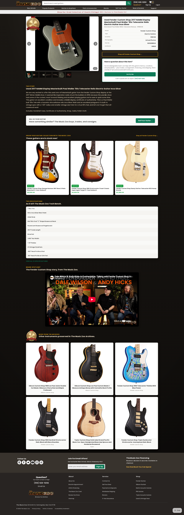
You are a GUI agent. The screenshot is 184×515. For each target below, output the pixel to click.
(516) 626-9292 (139, 2)
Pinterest (41, 462)
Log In (158, 5)
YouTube (32, 462)
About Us (72, 481)
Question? (137, 5)
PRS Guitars (139, 491)
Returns (104, 495)
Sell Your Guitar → (145, 121)
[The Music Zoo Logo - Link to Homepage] (28, 3)
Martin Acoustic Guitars (143, 488)
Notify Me (130, 74)
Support (153, 8)
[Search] (128, 3)
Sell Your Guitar (121, 8)
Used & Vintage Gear (143, 498)
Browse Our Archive (41, 497)
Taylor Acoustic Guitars (143, 495)
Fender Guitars (141, 481)
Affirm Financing (74, 488)
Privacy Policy (36, 508)
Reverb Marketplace (19, 462)
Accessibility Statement (62, 508)
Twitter (28, 462)
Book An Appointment (76, 484)
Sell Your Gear (106, 484)
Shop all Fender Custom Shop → (130, 54)
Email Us (41, 486)
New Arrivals (31, 8)
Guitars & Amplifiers (69, 8)
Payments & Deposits (109, 488)
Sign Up (148, 5)
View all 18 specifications (37, 261)
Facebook (24, 462)
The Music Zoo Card (75, 491)
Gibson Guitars (141, 484)
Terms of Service (47, 508)
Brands (106, 8)
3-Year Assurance (108, 498)
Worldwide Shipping (108, 491)
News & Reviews (138, 8)
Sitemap (71, 498)
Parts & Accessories (90, 8)
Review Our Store (74, 495)
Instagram (37, 462)
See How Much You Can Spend (138, 467)
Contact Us (106, 481)
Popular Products (48, 8)
